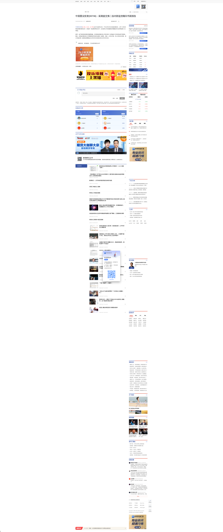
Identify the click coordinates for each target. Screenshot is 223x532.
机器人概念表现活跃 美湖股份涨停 (108, 307)
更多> (138, 496)
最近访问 (133, 94)
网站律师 (136, 507)
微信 (135, 21)
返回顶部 (150, 515)
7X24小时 (132, 180)
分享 (138, 21)
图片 (101, 1)
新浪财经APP (114, 21)
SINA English (142, 507)
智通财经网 (88, 21)
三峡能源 (130, 101)
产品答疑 (130, 507)
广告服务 (136, 503)
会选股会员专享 (143, 48)
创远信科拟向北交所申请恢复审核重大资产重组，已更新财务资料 (106, 213)
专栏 (105, 1)
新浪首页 (77, 1)
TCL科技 (130, 106)
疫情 (90, 66)
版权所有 (141, 512)
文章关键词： (78, 66)
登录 (114, 98)
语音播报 (150, 506)
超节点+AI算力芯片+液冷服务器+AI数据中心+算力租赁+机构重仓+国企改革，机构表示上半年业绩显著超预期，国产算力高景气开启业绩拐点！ (138, 37)
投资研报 (131, 26)
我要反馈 (124, 66)
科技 (95, 1)
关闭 (118, 252)
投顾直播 (131, 460)
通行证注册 (142, 505)
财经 (88, 1)
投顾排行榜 (79, 108)
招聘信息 (136, 505)
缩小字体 (122, 21)
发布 (122, 98)
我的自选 (142, 94)
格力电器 (130, 111)
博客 (98, 1)
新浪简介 (130, 503)
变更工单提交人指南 (94, 186)
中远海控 (130, 108)
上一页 (76, 144)
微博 (132, 21)
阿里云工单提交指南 (94, 192)
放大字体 (125, 21)
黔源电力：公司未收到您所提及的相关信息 (100, 180)
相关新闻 (79, 166)
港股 (85, 11)
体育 (84, 1)
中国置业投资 (78, 27)
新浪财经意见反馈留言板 (135, 499)
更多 (108, 1)
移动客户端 (143, 1)
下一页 (126, 144)
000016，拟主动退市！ (105, 250)
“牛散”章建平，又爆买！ (105, 283)
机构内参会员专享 (143, 40)
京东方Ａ (130, 104)
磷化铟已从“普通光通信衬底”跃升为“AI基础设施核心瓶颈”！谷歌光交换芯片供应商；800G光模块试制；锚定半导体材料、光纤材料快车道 (138, 29)
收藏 (128, 21)
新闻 (81, 1)
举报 (119, 21)
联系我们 (130, 505)
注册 (138, 1)
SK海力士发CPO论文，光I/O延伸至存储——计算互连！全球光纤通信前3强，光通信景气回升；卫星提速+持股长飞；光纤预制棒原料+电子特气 (138, 45)
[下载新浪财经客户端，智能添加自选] (138, 116)
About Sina (142, 503)
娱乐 (91, 1)
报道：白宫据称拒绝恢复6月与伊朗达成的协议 (100, 528)
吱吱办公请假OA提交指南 (96, 219)
